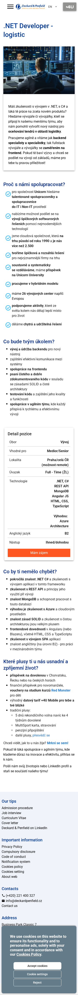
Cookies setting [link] (13, 872)
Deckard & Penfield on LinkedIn (24, 828)
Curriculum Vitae (14, 818)
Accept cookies (37, 966)
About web (9, 877)
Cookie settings (37, 974)
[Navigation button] (69, 6)
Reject (37, 982)
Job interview (11, 813)
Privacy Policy (12, 847)
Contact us (9, 906)
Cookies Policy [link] (28, 954)
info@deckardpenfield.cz (23, 901)
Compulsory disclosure (18, 852)
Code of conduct (14, 857)
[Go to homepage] (30, 6)
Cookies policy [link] (12, 867)
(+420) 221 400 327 (20, 896)
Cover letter (10, 823)
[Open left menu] (10, 6)
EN (50, 6)
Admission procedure (17, 808)
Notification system (16, 862)
